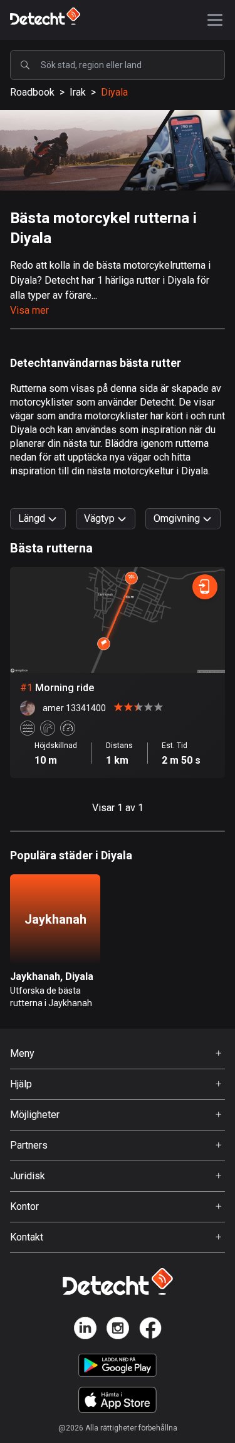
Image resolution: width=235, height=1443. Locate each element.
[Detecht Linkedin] (85, 1330)
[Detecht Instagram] (118, 1330)
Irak (78, 92)
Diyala (114, 92)
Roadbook (32, 92)
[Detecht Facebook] (150, 1330)
